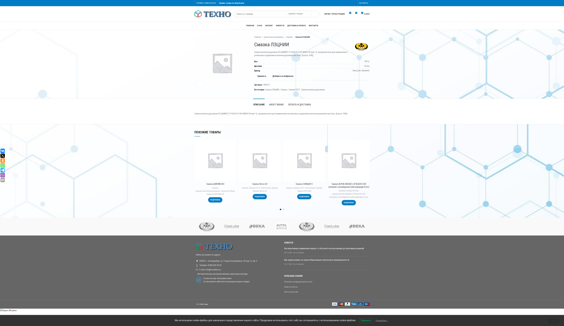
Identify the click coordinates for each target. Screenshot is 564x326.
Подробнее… (382, 320)
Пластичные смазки (269, 188)
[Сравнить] (233, 144)
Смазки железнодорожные (313, 89)
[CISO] (231, 226)
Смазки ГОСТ (294, 89)
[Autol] (281, 226)
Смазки (289, 37)
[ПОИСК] (315, 14)
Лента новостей (291, 292)
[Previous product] (362, 37)
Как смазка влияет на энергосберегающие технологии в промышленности (316, 260)
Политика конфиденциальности (298, 282)
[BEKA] (256, 226)
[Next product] (368, 37)
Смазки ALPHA (352, 191)
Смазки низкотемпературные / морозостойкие (215, 191)
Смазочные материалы (274, 37)
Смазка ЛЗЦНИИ (272, 89)
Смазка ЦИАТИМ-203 (215, 184)
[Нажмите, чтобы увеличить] (200, 84)
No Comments (298, 253)
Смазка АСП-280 (304, 191)
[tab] (259, 103)
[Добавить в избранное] (233, 157)
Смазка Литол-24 (259, 184)
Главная (257, 37)
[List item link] (237, 265)
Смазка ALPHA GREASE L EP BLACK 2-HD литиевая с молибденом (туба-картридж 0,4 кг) (348, 195)
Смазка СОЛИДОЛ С (304, 184)
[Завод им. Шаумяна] (206, 226)
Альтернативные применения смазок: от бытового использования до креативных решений (324, 248)
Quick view (233, 151)
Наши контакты (291, 287)
